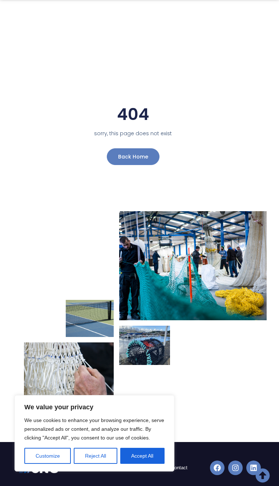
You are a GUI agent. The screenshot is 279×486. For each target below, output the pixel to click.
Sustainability (162, 19)
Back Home (133, 156)
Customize (48, 456)
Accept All (142, 456)
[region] (94, 433)
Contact (71, 36)
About (70, 19)
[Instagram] (235, 468)
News (42, 36)
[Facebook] (217, 468)
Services (111, 19)
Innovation (206, 19)
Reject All (95, 456)
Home (43, 19)
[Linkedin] (253, 468)
